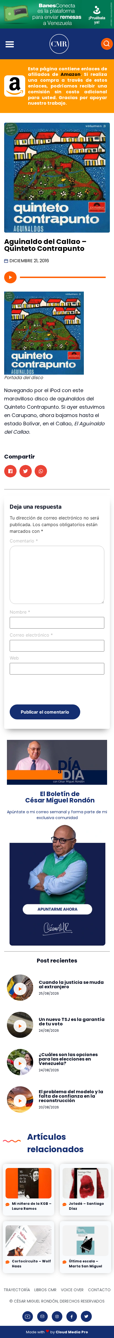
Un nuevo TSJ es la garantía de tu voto (72, 1021)
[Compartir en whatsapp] (41, 471)
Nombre (20, 612)
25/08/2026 (49, 993)
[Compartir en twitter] (25, 471)
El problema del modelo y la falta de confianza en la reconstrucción (71, 1096)
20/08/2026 (49, 1107)
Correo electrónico (31, 635)
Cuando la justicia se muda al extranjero (71, 984)
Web (14, 658)
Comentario (24, 541)
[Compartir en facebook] (10, 471)
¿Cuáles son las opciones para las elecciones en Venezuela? (68, 1059)
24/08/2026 (49, 1030)
